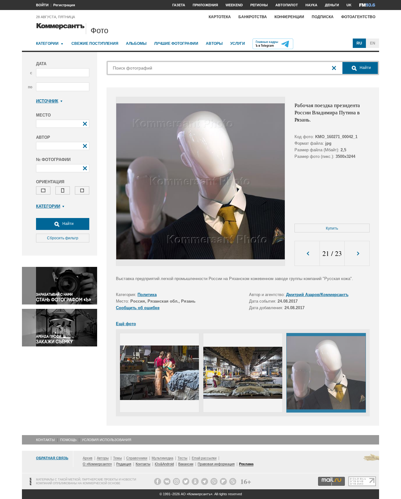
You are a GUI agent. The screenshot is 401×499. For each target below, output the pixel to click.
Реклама (246, 464)
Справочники (136, 458)
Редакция (123, 464)
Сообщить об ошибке (137, 307)
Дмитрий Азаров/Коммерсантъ (317, 294)
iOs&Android (164, 464)
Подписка (323, 17)
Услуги (237, 43)
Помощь (68, 440)
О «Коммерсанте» (97, 464)
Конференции (289, 17)
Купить (332, 228)
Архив (87, 458)
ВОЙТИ (42, 5)
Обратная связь (52, 458)
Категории (47, 43)
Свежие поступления (94, 43)
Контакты (45, 440)
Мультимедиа (162, 458)
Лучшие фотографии (176, 43)
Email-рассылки (204, 458)
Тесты (182, 458)
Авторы (214, 43)
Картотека (220, 17)
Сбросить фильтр (62, 238)
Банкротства (252, 17)
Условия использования (106, 440)
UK (349, 5)
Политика (147, 294)
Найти (67, 223)
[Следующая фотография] (357, 253)
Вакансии (185, 464)
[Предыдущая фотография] (307, 253)
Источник (47, 101)
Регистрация (64, 5)
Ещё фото (126, 323)
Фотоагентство (358, 17)
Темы (117, 458)
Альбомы (136, 43)
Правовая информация (216, 464)
